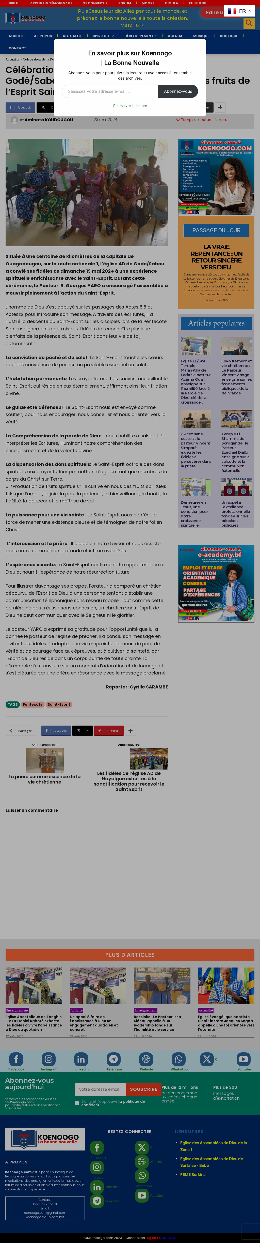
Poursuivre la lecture (130, 105)
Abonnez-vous (178, 91)
